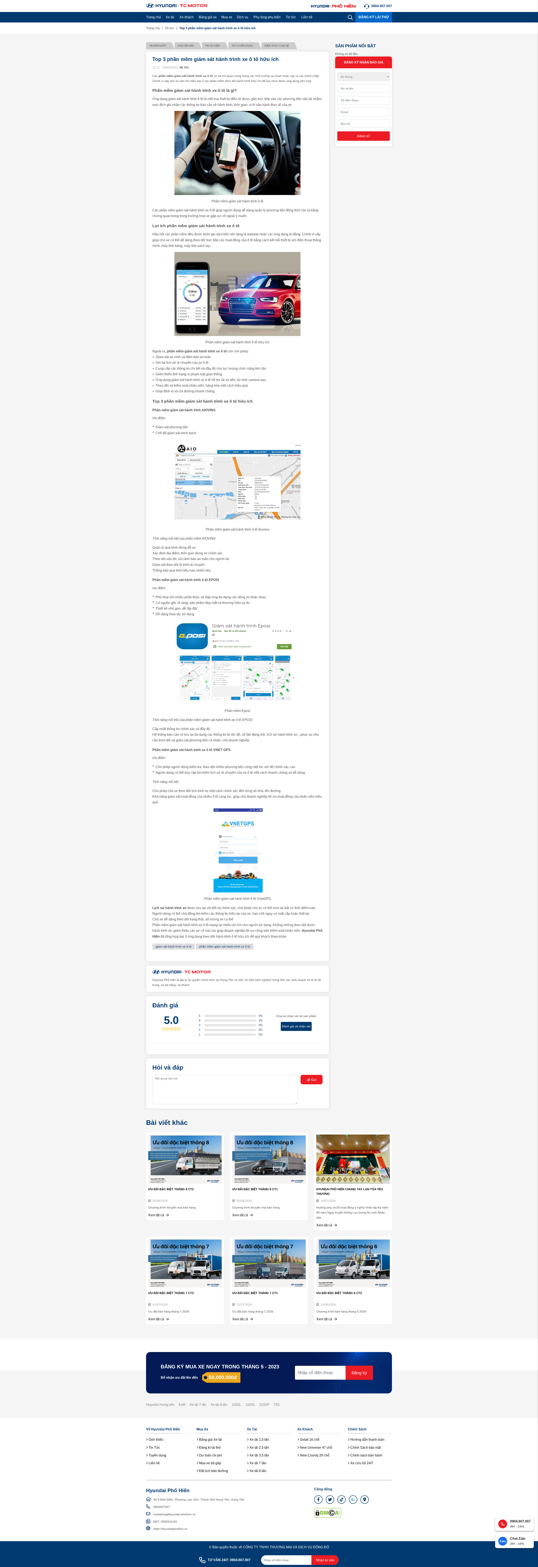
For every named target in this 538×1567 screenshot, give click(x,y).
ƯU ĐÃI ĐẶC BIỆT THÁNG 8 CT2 (171, 1189)
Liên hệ (307, 17)
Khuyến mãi (186, 45)
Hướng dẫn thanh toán (366, 1439)
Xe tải (170, 17)
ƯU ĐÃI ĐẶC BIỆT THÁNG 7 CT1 (255, 1293)
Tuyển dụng (157, 1455)
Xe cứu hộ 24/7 (361, 1463)
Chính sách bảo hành (365, 1455)
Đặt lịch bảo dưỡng (213, 1471)
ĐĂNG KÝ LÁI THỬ (374, 17)
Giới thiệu (155, 1439)
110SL (236, 1404)
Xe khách (186, 17)
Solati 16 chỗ (309, 1439)
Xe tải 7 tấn (198, 1404)
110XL (250, 1404)
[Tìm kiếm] (350, 17)
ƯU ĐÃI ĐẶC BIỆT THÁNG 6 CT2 (339, 1293)
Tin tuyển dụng (242, 45)
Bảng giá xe (208, 17)
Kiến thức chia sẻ (277, 45)
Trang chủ (153, 17)
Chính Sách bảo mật (365, 1447)
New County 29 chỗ (314, 1455)
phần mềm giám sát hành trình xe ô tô (224, 946)
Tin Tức (154, 1447)
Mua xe (226, 17)
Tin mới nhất (157, 45)
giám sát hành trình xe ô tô (173, 946)
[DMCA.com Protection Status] (327, 1512)
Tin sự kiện (212, 45)
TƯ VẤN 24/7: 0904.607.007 (229, 1560)
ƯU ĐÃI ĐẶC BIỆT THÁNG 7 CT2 (171, 1293)
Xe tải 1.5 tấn (259, 1439)
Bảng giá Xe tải (210, 1439)
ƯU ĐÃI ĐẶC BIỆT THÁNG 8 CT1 (255, 1189)
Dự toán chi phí (210, 1455)
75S (277, 1404)
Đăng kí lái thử (209, 1447)
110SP (264, 1404)
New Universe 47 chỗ (315, 1447)
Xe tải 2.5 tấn (259, 1447)
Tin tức (291, 17)
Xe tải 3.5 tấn (259, 1455)
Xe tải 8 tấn (219, 1404)
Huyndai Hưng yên (160, 1404)
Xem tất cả (156, 1215)
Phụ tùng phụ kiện (267, 17)
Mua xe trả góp (209, 1463)
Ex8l (182, 1404)
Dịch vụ (242, 17)
